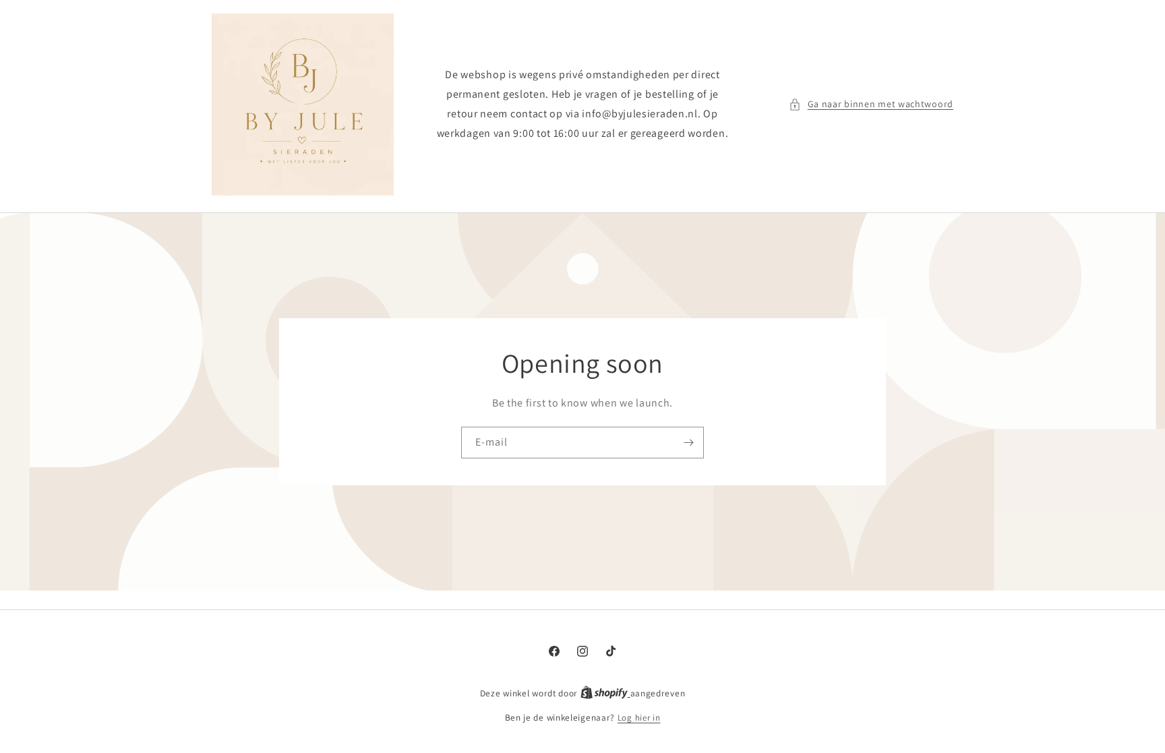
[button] (871, 104)
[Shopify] (605, 693)
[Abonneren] (688, 442)
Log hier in (639, 717)
